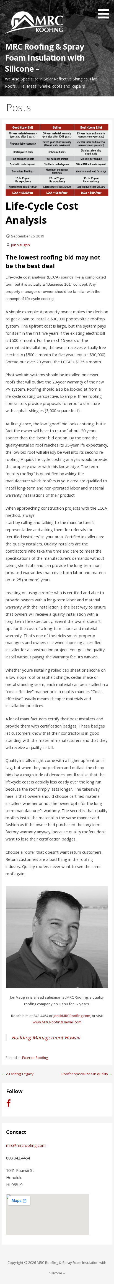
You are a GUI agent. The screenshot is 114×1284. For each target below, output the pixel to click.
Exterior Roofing (35, 1057)
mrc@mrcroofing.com (26, 1145)
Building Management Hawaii (46, 1037)
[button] (105, 10)
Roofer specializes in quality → (86, 1073)
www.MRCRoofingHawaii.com (57, 1022)
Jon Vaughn (20, 244)
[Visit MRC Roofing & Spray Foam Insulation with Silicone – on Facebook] (8, 1104)
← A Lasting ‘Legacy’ (18, 1073)
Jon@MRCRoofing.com (71, 1015)
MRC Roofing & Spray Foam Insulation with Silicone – (45, 57)
